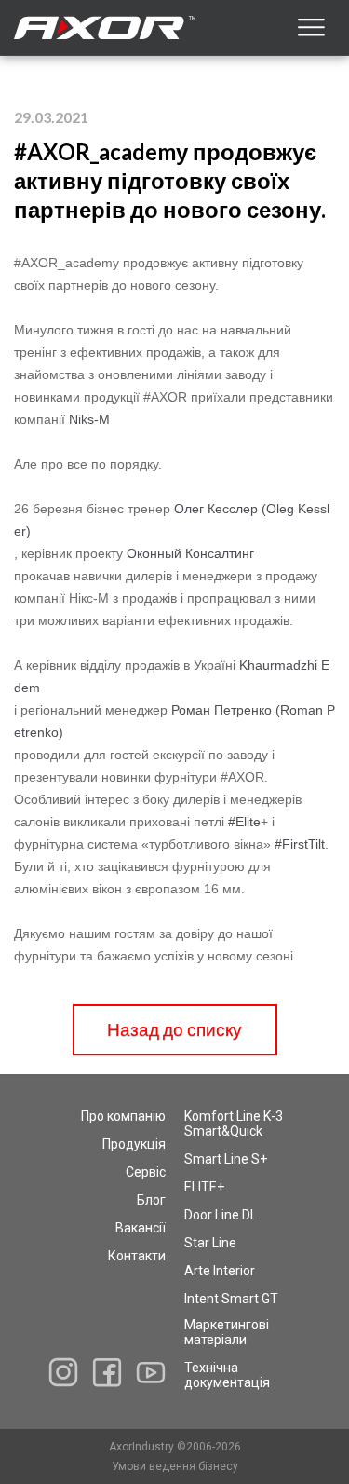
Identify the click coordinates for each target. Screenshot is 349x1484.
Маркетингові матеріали (226, 1332)
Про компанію (123, 1116)
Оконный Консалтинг (190, 553)
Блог (151, 1199)
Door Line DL (220, 1214)
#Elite (244, 821)
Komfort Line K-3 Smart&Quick (233, 1123)
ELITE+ (204, 1186)
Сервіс (146, 1171)
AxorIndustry (143, 1446)
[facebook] (107, 1372)
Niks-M (89, 419)
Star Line (210, 1242)
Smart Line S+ (225, 1158)
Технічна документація (227, 1375)
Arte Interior (219, 1270)
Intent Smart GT (231, 1298)
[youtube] (151, 1372)
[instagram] (63, 1372)
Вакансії (140, 1227)
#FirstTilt (300, 844)
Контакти (137, 1255)
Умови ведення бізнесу (175, 1466)
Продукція (134, 1144)
